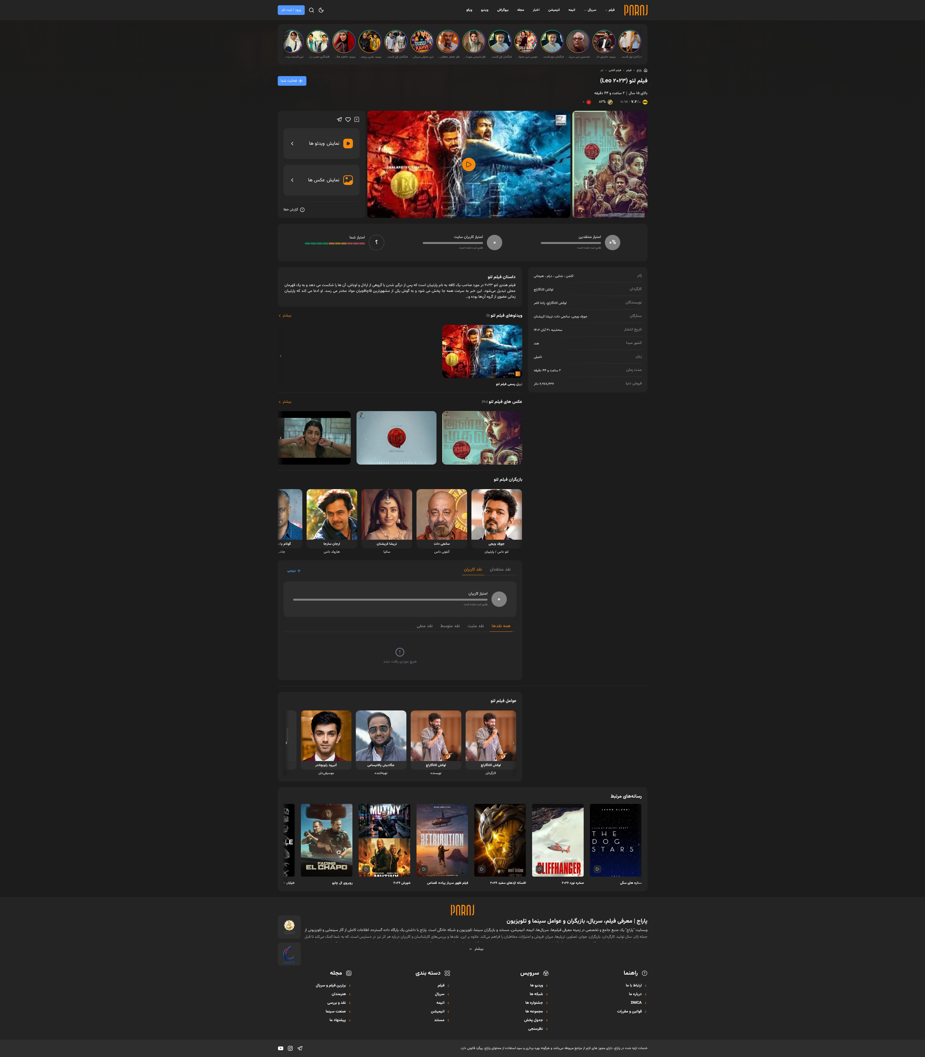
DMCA (636, 1003)
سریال (592, 10)
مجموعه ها (534, 1012)
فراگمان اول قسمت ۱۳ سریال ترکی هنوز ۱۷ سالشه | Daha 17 (500, 57)
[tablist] (489, 570)
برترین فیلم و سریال (331, 986)
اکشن (569, 276)
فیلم (612, 10)
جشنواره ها (534, 1003)
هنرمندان (339, 994)
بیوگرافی (503, 10)
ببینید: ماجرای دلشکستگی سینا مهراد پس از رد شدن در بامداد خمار (605, 57)
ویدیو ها (536, 986)
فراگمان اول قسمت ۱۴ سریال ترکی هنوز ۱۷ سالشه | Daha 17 (631, 57)
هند (536, 343)
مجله (520, 10)
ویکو (469, 10)
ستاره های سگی (631, 883)
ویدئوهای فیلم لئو (504, 315)
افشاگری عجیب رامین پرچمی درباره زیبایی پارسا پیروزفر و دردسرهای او (318, 57)
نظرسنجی (535, 1029)
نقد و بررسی (336, 1003)
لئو (602, 70)
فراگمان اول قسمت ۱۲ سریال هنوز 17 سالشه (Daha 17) (396, 57)
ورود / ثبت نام (291, 10)
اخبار (536, 10)
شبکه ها (536, 994)
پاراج (639, 70)
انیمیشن (554, 10)
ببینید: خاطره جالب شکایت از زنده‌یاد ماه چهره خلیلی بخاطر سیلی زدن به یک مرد (344, 57)
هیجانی (539, 276)
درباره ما (635, 994)
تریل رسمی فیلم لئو (509, 384)
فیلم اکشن (615, 70)
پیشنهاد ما (338, 1020)
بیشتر (287, 316)
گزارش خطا (291, 209)
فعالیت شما (289, 81)
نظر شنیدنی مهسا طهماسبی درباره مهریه (474, 57)
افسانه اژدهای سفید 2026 (508, 883)
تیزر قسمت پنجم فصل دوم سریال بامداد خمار (292, 57)
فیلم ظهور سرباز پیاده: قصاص (447, 883)
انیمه (571, 10)
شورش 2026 (401, 883)
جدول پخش (533, 1020)
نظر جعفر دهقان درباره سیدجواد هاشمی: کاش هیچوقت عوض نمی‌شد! (448, 57)
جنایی (559, 276)
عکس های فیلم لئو (502, 402)
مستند (439, 1020)
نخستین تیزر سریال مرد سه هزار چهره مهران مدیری (579, 57)
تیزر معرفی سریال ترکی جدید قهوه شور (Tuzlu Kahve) (422, 57)
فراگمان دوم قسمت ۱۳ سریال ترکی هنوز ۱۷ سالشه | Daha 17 (553, 57)
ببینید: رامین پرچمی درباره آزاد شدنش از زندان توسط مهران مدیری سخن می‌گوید (370, 57)
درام (549, 276)
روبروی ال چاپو (342, 883)
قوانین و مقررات (629, 1012)
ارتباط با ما (634, 986)
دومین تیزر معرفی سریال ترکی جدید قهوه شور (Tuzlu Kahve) (526, 57)
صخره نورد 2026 (573, 883)
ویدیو (485, 10)
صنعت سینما (336, 1012)
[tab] (500, 570)
